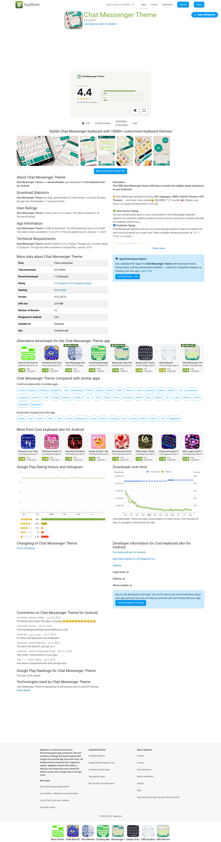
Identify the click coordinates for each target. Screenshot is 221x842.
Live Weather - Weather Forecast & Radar (59, 793)
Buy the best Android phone (101, 783)
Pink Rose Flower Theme (51, 451)
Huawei (129, 390)
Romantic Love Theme (28, 451)
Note (119, 390)
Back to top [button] (213, 814)
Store (139, 390)
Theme (89, 390)
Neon (40, 418)
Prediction (66, 397)
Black (103, 418)
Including (127, 397)
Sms (31, 418)
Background (81, 418)
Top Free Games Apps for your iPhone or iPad (158, 797)
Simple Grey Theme (145, 363)
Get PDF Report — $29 (128, 276)
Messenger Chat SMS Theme (122, 363)
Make (21, 418)
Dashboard (167, 4)
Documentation (144, 769)
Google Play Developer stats (102, 762)
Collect (196, 397)
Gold (50, 418)
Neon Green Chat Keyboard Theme (28, 363)
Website (117, 565)
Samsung (150, 390)
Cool (46, 397)
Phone (134, 418)
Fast (124, 418)
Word (153, 418)
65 (55, 310)
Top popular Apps (97, 776)
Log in (199, 4)
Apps (143, 4)
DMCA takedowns (145, 776)
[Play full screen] (144, 110)
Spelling (43, 390)
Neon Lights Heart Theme (192, 451)
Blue (60, 418)
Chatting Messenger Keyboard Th (98, 363)
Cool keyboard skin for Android (59, 429)
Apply (107, 397)
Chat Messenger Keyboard (75, 363)
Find (97, 397)
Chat (66, 390)
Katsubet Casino (47, 807)
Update (78, 397)
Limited (138, 397)
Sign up (183, 4)
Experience (192, 390)
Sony (148, 397)
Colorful (35, 397)
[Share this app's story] (135, 110)
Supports (32, 390)
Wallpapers (174, 418)
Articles (140, 783)
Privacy (140, 762)
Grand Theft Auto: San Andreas (54, 800)
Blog (139, 790)
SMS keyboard (166, 363)
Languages (23, 397)
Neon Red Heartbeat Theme (75, 451)
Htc (167, 397)
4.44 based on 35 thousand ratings (72, 283)
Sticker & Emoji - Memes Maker (98, 451)
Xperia (158, 397)
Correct (21, 390)
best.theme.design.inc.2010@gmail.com (134, 558)
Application (36, 404)
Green (94, 418)
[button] (158, 572)
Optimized (23, 404)
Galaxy (161, 390)
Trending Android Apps (99, 769)
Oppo (177, 397)
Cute (163, 418)
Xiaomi (187, 397)
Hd (87, 397)
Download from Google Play (111, 171)
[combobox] (118, 4)
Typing (99, 390)
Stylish (171, 390)
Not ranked (60, 290)
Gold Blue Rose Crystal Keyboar (51, 363)
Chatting (114, 418)
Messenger (78, 390)
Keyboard (55, 390)
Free (180, 390)
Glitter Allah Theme (145, 451)
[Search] (133, 4)
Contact (140, 756)
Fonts (69, 418)
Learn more (146, 271)
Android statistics (97, 756)
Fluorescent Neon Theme (169, 451)
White (143, 418)
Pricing (154, 4)
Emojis (55, 397)
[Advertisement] (107, 51)
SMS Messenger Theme (192, 363)
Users (116, 397)
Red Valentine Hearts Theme (122, 451)
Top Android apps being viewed (54, 786)
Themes (109, 390)
